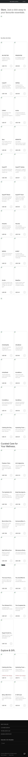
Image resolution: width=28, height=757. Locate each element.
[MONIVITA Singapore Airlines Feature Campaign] (14, 25)
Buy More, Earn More (6, 38)
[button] (14, 725)
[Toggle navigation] (2, 5)
